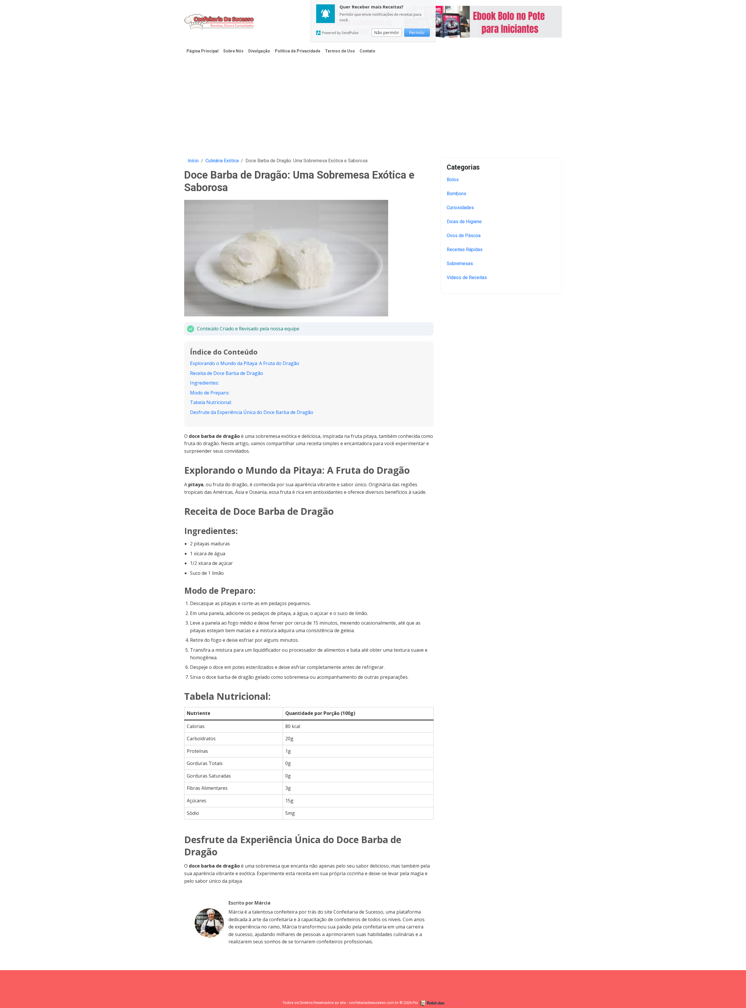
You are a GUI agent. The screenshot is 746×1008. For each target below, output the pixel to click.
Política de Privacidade (297, 51)
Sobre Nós (233, 51)
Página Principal (202, 51)
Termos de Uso (340, 51)
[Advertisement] (373, 102)
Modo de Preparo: (209, 393)
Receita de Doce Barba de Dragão (226, 373)
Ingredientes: (204, 383)
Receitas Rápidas (465, 249)
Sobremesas (460, 263)
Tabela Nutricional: (211, 402)
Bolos (453, 179)
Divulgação (259, 51)
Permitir (417, 32)
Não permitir (386, 32)
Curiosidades (460, 207)
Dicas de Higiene (464, 221)
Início (193, 160)
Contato (367, 51)
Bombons (456, 193)
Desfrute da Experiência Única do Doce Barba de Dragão (251, 412)
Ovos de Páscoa (464, 235)
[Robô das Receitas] (441, 1002)
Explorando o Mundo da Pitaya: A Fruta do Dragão (244, 363)
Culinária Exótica (222, 160)
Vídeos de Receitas (467, 277)
